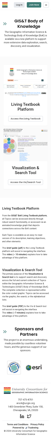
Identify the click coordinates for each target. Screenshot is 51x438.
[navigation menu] (46, 5)
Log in (19, 4)
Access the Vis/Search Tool (25, 182)
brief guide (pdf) (15, 248)
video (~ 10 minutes (16, 254)
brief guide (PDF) (15, 306)
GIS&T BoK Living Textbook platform (29, 215)
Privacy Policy (37, 424)
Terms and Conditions (17, 424)
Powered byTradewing (25, 427)
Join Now (34, 4)
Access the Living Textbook (26, 118)
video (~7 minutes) (16, 312)
